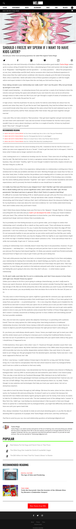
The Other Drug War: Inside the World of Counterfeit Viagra (30, 450)
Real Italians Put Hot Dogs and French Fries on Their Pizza (30, 445)
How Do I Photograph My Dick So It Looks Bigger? (28, 136)
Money (48, 7)
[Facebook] (17, 60)
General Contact (38, 524)
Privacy (38, 522)
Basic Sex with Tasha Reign (11, 11)
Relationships (37, 7)
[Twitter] (4, 60)
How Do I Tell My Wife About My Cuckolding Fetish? (29, 141)
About (32, 522)
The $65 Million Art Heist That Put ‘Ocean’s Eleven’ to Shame (31, 455)
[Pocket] (44, 60)
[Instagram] (71, 60)
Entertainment (16, 7)
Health (26, 7)
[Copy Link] (58, 60)
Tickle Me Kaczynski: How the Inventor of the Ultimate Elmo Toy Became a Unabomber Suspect (43, 491)
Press (43, 522)
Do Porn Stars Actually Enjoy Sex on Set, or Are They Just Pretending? (33, 133)
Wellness (65, 7)
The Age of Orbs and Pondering (33, 475)
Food (56, 7)
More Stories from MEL (38, 506)
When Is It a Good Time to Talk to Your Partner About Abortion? (32, 138)
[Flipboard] (31, 60)
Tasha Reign (23, 11)
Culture (5, 7)
